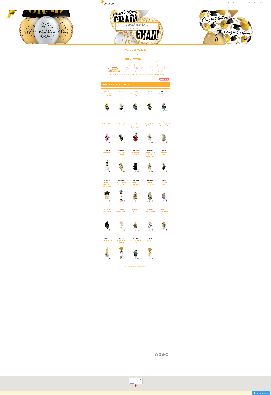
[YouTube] (166, 354)
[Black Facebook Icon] (260, 3)
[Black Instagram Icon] (264, 3)
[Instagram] (163, 354)
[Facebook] (156, 354)
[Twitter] (262, 3)
